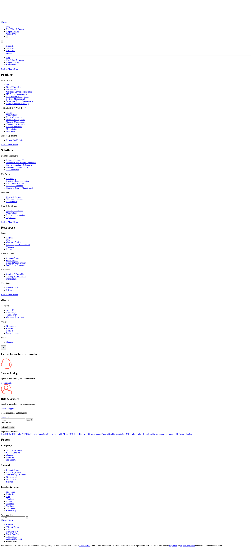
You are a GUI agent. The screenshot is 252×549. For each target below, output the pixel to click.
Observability (11, 115)
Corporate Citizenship (15, 317)
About (9, 53)
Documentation (118, 434)
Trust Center (11, 315)
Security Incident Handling (17, 103)
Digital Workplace (13, 87)
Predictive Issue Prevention (17, 181)
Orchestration (11, 129)
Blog (8, 27)
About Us (10, 310)
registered (173, 546)
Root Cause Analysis (15, 183)
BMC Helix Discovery (78, 434)
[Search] (7, 36)
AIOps (9, 112)
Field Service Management (17, 96)
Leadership (10, 312)
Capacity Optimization (15, 122)
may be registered (187, 546)
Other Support (12, 260)
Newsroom (10, 326)
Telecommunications (14, 199)
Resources (10, 50)
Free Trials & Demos (15, 29)
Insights (9, 237)
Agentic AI (10, 217)
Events (9, 249)
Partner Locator (12, 333)
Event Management (14, 117)
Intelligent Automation (15, 215)
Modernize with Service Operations (21, 162)
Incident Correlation (14, 186)
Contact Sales (7, 383)
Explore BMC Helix (14, 140)
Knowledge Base (13, 472)
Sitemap (9, 482)
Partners (9, 331)
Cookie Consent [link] (12, 541)
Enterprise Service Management (19, 188)
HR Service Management (16, 94)
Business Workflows (14, 89)
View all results (8, 427)
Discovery (10, 131)
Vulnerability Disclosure (16, 475)
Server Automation (14, 127)
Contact (9, 328)
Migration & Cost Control (17, 167)
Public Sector (11, 201)
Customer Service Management (19, 92)
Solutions (10, 48)
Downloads (11, 479)
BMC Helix (6, 434)
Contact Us (11, 34)
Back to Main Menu (9, 69)
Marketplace (11, 279)
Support (98, 434)
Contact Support (8, 408)
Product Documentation (16, 263)
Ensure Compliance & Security (19, 165)
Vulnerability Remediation (17, 124)
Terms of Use (84, 546)
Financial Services (13, 197)
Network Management (15, 119)
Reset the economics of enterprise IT (163, 434)
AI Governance (12, 170)
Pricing (9, 290)
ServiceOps (11, 178)
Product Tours (12, 288)
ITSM (8, 85)
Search (29, 420)
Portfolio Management (15, 99)
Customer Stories (13, 242)
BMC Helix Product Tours (136, 434)
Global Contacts (13, 453)
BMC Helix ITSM (19, 434)
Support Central (12, 258)
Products (10, 46)
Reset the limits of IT (15, 160)
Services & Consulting (15, 274)
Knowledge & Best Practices (18, 244)
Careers (9, 342)
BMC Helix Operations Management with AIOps (47, 434)
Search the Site (7, 515)
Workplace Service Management (19, 101)
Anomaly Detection (14, 210)
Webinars (10, 247)
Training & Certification (16, 276)
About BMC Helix (14, 450)
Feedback (10, 457)
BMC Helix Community (16, 265)
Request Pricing (12, 31)
